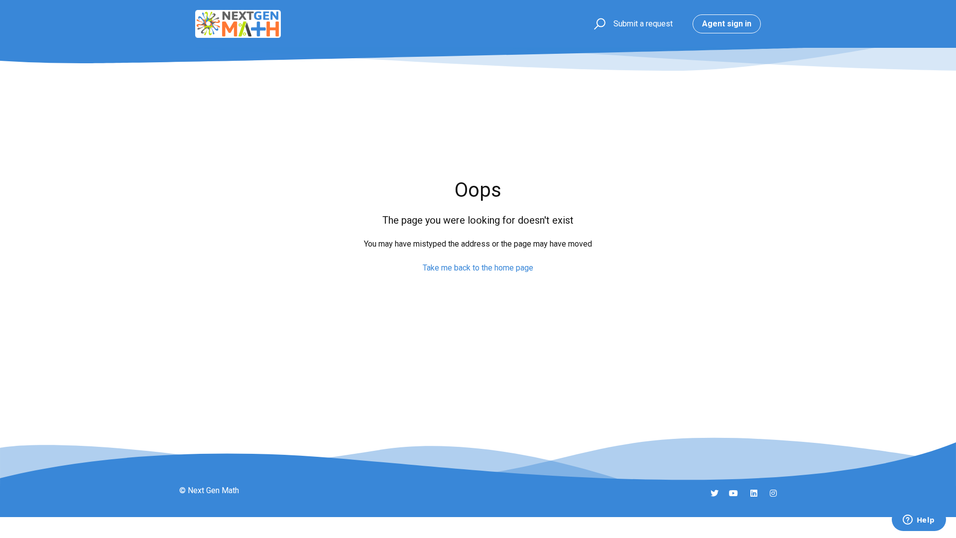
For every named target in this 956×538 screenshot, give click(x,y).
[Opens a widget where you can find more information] (918, 520)
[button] (598, 24)
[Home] (238, 24)
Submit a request (643, 23)
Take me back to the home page (478, 267)
